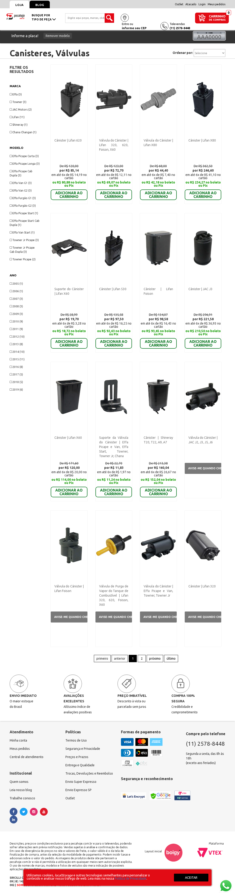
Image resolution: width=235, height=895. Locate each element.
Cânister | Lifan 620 (68, 140)
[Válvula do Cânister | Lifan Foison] (69, 545)
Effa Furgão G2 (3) (24, 205)
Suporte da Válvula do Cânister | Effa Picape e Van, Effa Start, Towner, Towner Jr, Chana (113, 447)
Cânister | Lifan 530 (112, 289)
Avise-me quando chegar (204, 468)
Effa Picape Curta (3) (25, 156)
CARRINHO (217, 16)
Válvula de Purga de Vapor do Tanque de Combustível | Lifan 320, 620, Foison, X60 (113, 595)
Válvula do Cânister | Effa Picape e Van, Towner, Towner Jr (158, 590)
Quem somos (19, 782)
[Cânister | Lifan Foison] (158, 248)
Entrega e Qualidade (80, 765)
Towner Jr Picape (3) (25, 240)
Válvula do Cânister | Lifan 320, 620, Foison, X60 (113, 145)
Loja (19, 4)
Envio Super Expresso (80, 782)
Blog (39, 4)
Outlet (179, 4)
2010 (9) (17, 321)
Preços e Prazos (76, 757)
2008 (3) (17, 306)
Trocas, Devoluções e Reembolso (89, 773)
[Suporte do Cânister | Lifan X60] (69, 248)
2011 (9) (17, 329)
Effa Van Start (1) (23, 232)
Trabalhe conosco (22, 798)
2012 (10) (18, 336)
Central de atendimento (26, 757)
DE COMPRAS (217, 20)
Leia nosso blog (21, 790)
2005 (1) (17, 283)
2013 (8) (17, 344)
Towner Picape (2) (24, 259)
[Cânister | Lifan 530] (113, 248)
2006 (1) (17, 291)
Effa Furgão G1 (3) (24, 198)
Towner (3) (19, 101)
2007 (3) (17, 298)
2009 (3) (17, 313)
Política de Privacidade (130, 878)
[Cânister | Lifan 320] (203, 545)
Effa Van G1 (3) (22, 182)
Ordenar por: (183, 52)
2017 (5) (17, 374)
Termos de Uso (76, 740)
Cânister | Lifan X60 (68, 437)
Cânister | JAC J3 (200, 289)
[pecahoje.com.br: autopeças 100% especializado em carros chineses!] (15, 16)
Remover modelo (58, 36)
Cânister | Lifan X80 (202, 140)
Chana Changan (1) (24, 132)
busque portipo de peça (42, 17)
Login (202, 4)
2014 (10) (18, 351)
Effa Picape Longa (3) (26, 163)
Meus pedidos (216, 4)
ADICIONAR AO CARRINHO (69, 195)
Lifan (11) (18, 117)
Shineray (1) (20, 124)
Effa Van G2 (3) (22, 190)
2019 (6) (17, 389)
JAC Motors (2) (22, 109)
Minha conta (18, 740)
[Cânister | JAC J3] (203, 248)
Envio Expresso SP (78, 790)
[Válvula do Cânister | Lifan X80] (158, 99)
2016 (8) (17, 366)
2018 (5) (17, 382)
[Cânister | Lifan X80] (203, 99)
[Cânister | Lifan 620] (69, 99)
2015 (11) (18, 359)
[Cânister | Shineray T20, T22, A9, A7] (158, 396)
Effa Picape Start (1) (25, 213)
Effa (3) (17, 94)
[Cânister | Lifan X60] (69, 396)
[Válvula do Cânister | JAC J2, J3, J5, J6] (203, 396)
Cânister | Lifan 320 (202, 586)
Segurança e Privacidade (82, 748)
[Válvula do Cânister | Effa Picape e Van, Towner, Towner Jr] (158, 545)
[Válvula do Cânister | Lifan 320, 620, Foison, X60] (113, 99)
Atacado (190, 4)
